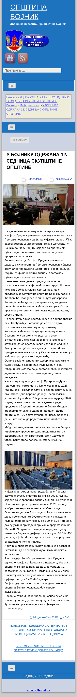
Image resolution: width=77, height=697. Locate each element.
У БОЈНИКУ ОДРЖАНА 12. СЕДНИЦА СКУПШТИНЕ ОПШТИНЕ (32, 109)
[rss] (23, 58)
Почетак (11, 97)
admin (66, 617)
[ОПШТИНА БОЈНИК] (26, 40)
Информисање (29, 105)
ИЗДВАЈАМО (28, 97)
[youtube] (10, 58)
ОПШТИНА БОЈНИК (28, 12)
